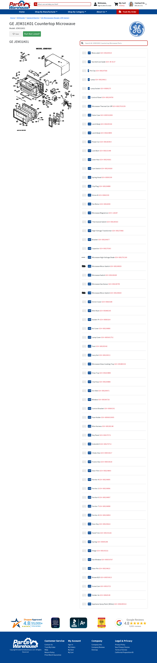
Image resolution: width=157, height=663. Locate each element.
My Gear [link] (71, 650)
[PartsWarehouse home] (19, 4)
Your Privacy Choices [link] (122, 647)
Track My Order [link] (50, 647)
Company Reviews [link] (98, 647)
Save (17, 34)
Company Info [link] (97, 645)
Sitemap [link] (95, 650)
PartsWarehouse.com (28, 650)
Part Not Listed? (32, 33)
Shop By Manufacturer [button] (45, 11)
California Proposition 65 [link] (124, 652)
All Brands (21, 18)
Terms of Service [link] (121, 650)
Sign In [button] (100, 6)
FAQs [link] (46, 650)
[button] (138, 4)
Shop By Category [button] (76, 11)
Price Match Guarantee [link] (53, 655)
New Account (107, 6)
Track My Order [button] (129, 11)
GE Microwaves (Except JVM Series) (55, 18)
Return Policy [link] (49, 652)
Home (22, 11)
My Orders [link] (71, 647)
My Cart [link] (71, 652)
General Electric (33, 18)
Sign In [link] (70, 645)
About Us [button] (101, 11)
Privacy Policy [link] (120, 645)
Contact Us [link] (49, 645)
